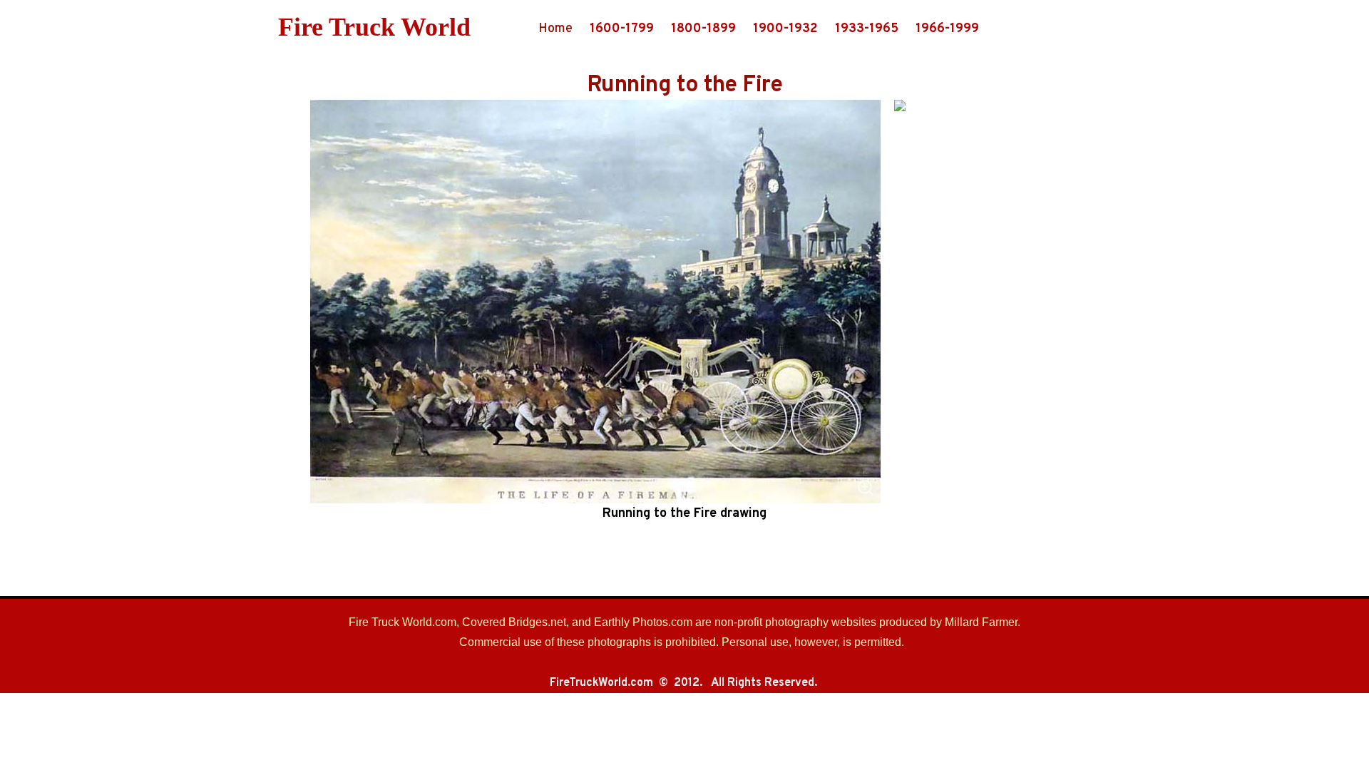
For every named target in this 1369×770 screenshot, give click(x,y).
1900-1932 (785, 29)
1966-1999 (947, 29)
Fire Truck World (374, 27)
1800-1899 (703, 29)
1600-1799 (622, 29)
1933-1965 (866, 29)
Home (555, 29)
